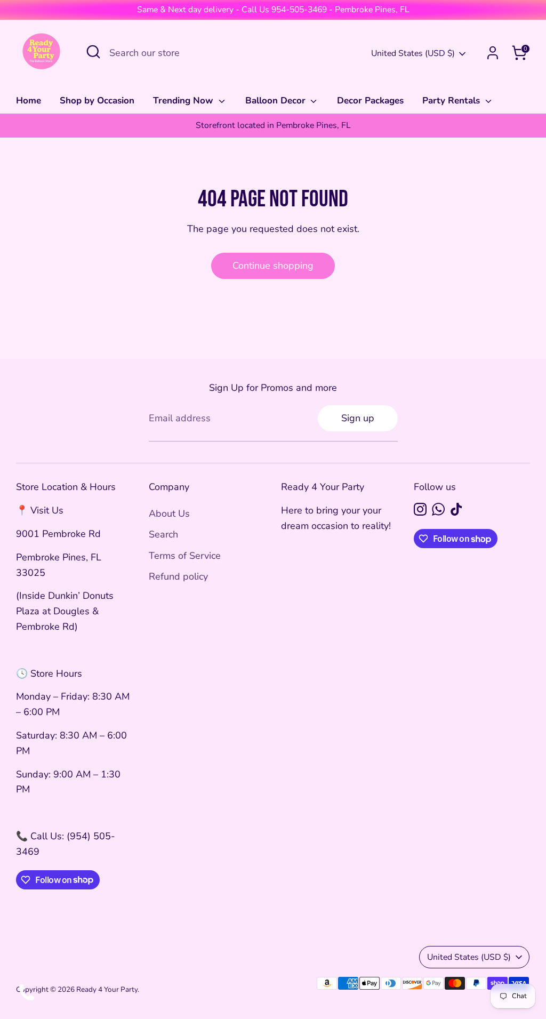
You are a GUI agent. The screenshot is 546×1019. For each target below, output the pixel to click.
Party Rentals (452, 100)
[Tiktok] (456, 509)
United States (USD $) (413, 53)
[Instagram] (420, 509)
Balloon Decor (276, 100)
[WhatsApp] (438, 509)
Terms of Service (185, 555)
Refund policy (178, 576)
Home (28, 100)
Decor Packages (370, 100)
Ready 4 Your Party (107, 989)
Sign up (357, 418)
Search (163, 534)
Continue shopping (273, 265)
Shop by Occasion (97, 100)
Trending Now (184, 100)
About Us (169, 513)
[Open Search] (93, 51)
